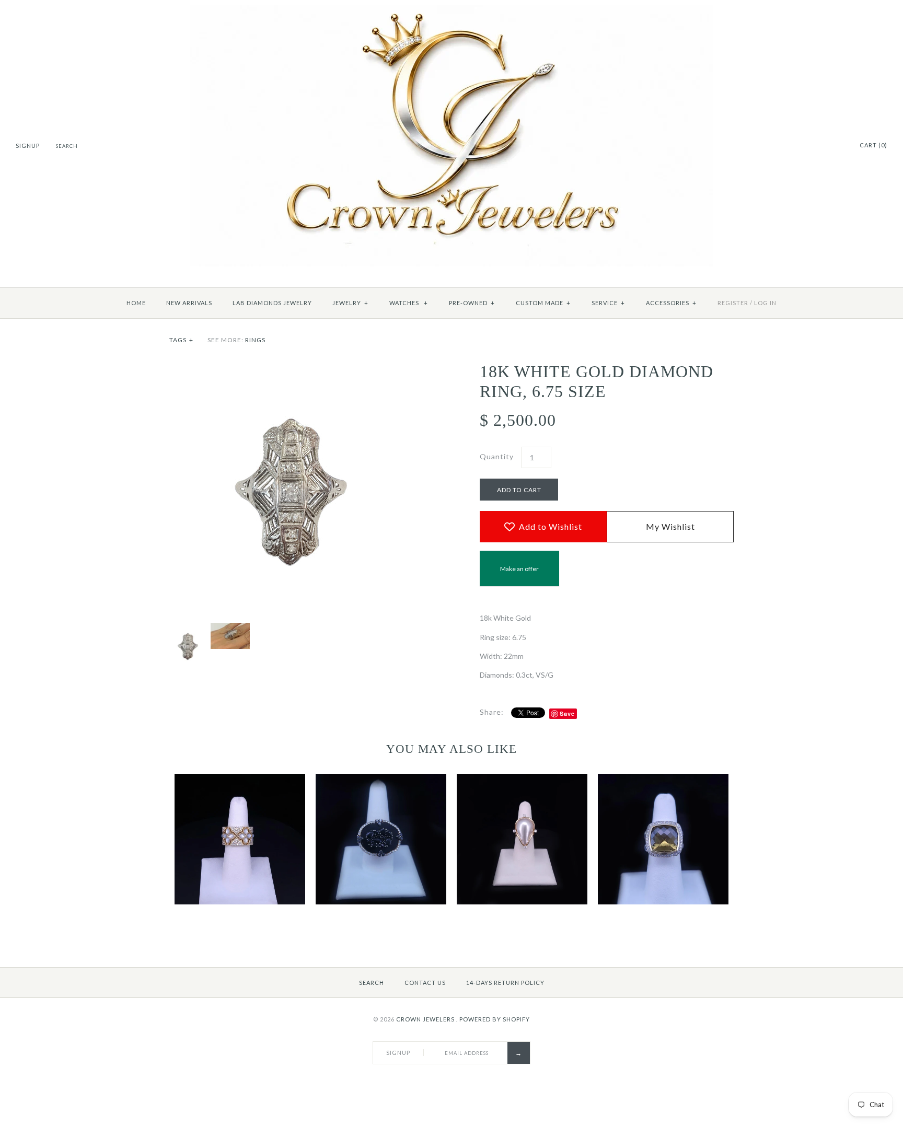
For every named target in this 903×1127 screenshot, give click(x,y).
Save (567, 713)
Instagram (836, 146)
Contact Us (425, 982)
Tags (181, 340)
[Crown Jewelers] (451, 10)
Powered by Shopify (494, 1019)
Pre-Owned (472, 302)
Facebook (810, 146)
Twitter (823, 146)
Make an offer (519, 575)
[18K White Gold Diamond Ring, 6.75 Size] (296, 367)
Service (608, 302)
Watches (408, 302)
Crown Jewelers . (427, 1019)
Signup (28, 145)
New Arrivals (189, 302)
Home (136, 302)
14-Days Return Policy (505, 982)
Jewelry (350, 302)
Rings (255, 340)
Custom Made (543, 302)
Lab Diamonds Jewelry (272, 302)
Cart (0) (873, 145)
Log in (765, 302)
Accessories (671, 302)
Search (371, 982)
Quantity (497, 456)
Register (732, 302)
